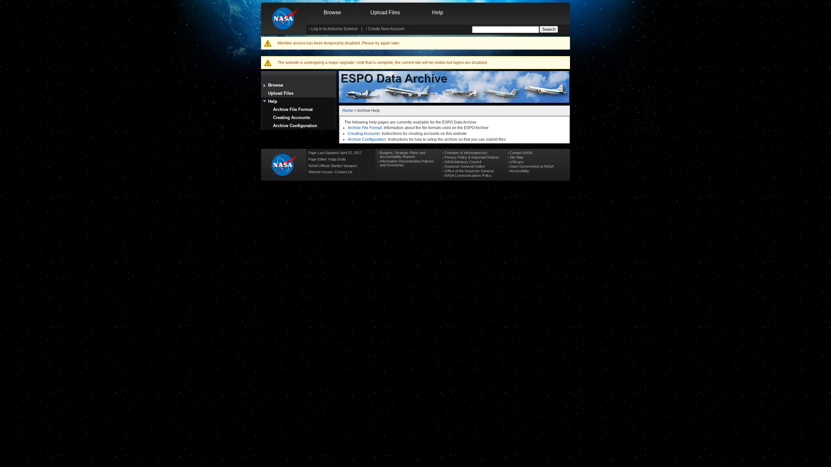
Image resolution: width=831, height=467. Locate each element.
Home (347, 110)
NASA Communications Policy (468, 175)
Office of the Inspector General (469, 171)
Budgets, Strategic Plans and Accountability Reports (402, 155)
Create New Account (386, 29)
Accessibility (519, 171)
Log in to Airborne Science (334, 29)
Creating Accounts (291, 117)
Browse (332, 12)
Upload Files (385, 12)
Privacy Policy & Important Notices (472, 157)
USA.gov (517, 162)
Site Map (516, 157)
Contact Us (344, 172)
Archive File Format (293, 109)
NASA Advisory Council (463, 162)
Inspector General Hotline (465, 166)
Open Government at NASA (531, 166)
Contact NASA (521, 153)
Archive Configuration (295, 125)
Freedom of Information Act (466, 153)
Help (437, 12)
